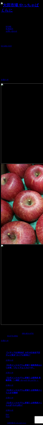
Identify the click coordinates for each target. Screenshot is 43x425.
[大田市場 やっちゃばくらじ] (21, 10)
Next (7, 417)
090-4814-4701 (28, 333)
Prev (7, 414)
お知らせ (5, 80)
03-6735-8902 (12, 336)
